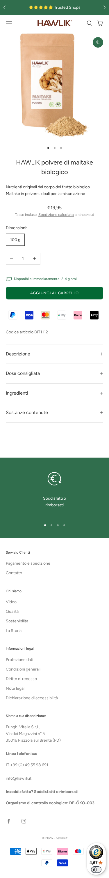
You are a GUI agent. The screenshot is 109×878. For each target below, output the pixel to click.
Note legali (15, 688)
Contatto (14, 572)
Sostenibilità (17, 621)
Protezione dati (19, 659)
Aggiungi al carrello (54, 293)
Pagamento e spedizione (28, 563)
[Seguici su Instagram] (24, 821)
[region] (54, 492)
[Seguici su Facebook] (9, 821)
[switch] (96, 869)
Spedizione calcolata (56, 214)
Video (11, 601)
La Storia (14, 630)
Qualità (12, 611)
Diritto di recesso (21, 678)
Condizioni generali (23, 669)
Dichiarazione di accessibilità (32, 697)
